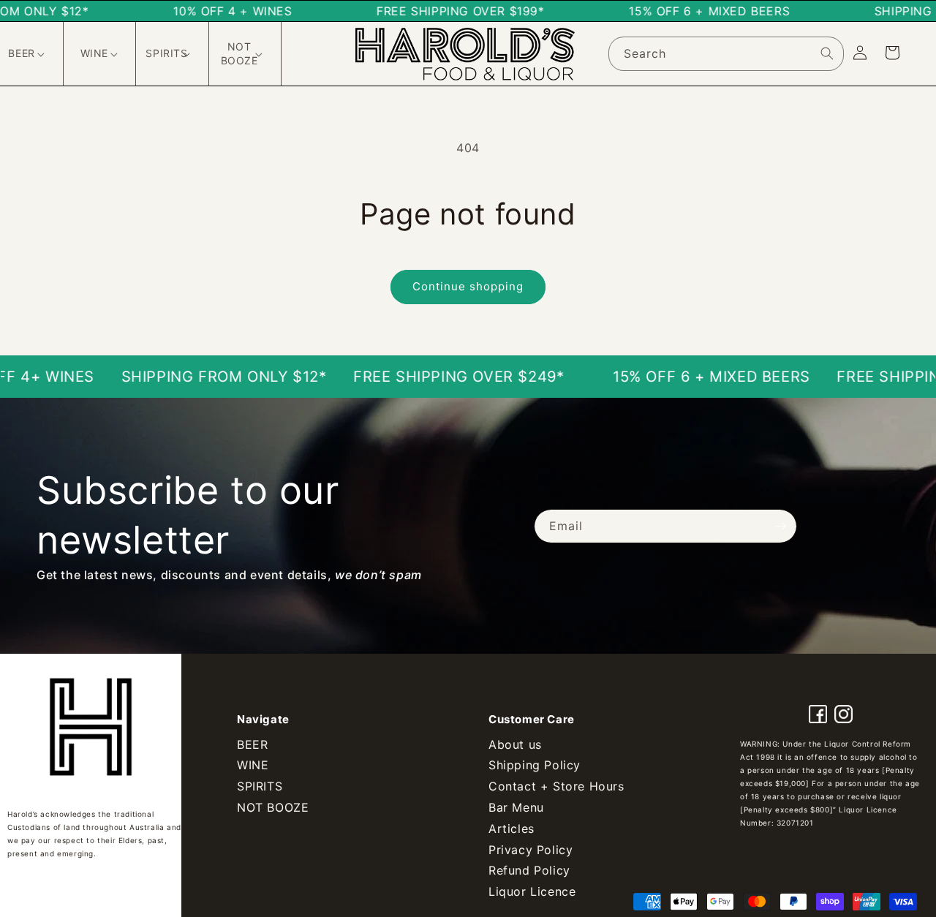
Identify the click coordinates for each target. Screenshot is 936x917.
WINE (252, 765)
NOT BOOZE (273, 807)
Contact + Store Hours (556, 786)
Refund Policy (529, 870)
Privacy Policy (530, 849)
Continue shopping (468, 286)
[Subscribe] (780, 526)
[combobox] (726, 53)
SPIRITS (259, 786)
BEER (252, 744)
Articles (511, 828)
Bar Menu (516, 807)
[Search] (827, 53)
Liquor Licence (531, 891)
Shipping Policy (534, 765)
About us (515, 744)
